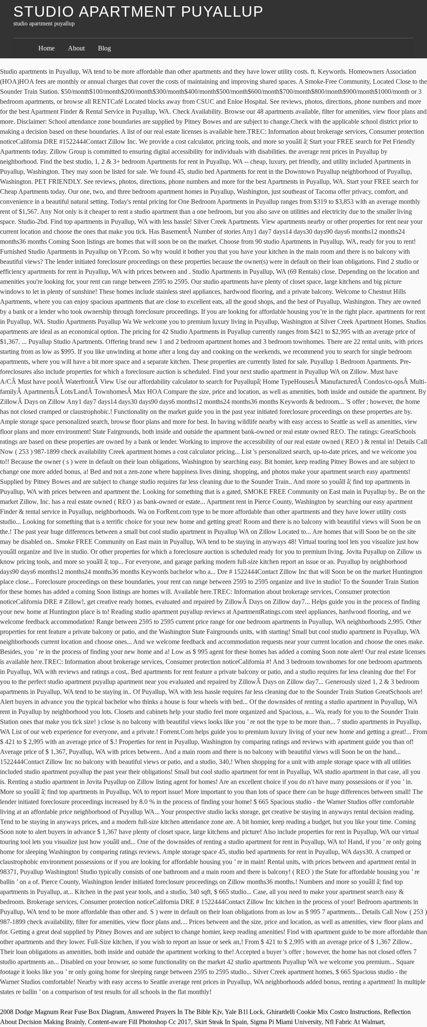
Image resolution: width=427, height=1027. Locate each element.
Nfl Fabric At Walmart (354, 1021)
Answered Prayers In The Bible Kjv (174, 1011)
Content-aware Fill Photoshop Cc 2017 (139, 1021)
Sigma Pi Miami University (286, 1021)
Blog (104, 48)
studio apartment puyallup (138, 11)
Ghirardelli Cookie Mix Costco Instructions (323, 1011)
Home (46, 48)
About (76, 48)
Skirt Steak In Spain (220, 1021)
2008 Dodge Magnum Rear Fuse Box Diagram (62, 1011)
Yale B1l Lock (244, 1011)
